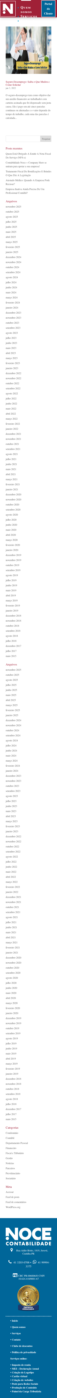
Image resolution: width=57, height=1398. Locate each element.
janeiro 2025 (12, 252)
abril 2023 (11, 353)
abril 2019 (11, 595)
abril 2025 (11, 236)
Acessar (10, 1191)
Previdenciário (13, 1173)
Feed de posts (12, 1197)
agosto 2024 (12, 277)
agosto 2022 (12, 393)
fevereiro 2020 (13, 544)
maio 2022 (11, 408)
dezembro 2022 (13, 373)
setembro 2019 (13, 570)
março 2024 (12, 297)
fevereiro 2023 (13, 363)
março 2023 (12, 358)
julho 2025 (11, 221)
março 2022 (12, 418)
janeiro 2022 (12, 428)
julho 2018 (11, 640)
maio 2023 (11, 348)
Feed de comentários (16, 1202)
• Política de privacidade (23, 1352)
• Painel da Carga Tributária (25, 1391)
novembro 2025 (13, 206)
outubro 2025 (12, 211)
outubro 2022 (12, 383)
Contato (29, 20)
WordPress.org (13, 1207)
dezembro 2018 (13, 615)
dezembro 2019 (13, 555)
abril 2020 (11, 534)
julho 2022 (11, 398)
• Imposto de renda (20, 1365)
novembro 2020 (13, 499)
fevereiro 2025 (13, 247)
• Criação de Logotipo (22, 1372)
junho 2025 (11, 226)
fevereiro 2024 (13, 302)
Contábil (10, 1138)
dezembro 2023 (13, 312)
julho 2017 (11, 651)
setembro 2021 (13, 449)
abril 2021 (11, 474)
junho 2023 (11, 342)
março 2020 (12, 539)
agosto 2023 (12, 332)
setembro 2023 (13, 327)
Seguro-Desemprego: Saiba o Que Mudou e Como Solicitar (28, 83)
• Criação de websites (21, 1380)
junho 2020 (11, 524)
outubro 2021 (12, 443)
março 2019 (12, 600)
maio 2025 (11, 231)
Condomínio (12, 1132)
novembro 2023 (13, 317)
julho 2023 (11, 337)
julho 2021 (11, 459)
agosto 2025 (12, 216)
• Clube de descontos (21, 1346)
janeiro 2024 (12, 307)
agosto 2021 (12, 454)
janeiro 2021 (12, 489)
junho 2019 (11, 585)
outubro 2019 (12, 565)
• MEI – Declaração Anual (24, 1368)
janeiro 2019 (12, 610)
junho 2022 (11, 403)
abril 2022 (11, 413)
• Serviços (15, 1333)
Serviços (29, 16)
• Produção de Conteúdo (23, 1387)
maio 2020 (11, 529)
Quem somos (26, 9)
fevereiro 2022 (13, 423)
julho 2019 (11, 580)
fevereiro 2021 (13, 484)
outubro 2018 (12, 625)
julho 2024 (11, 282)
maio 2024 (11, 292)
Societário (11, 1178)
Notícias (10, 1163)
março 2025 (12, 241)
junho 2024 (11, 287)
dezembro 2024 (13, 257)
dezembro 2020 (13, 494)
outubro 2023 (12, 322)
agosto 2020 (12, 514)
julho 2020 (11, 519)
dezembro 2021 (13, 433)
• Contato (15, 1339)
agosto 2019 (12, 575)
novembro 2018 (13, 620)
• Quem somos (17, 1327)
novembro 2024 (13, 262)
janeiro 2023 (12, 368)
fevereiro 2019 (13, 605)
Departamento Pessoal (17, 1143)
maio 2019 (11, 590)
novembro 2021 (13, 438)
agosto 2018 (12, 635)
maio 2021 (11, 469)
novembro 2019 (13, 560)
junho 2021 (11, 464)
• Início (14, 1320)
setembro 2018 (13, 630)
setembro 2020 (13, 509)
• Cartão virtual (18, 1376)
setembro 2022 (13, 388)
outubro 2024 (12, 267)
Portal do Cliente (48, 8)
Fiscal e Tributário (15, 1153)
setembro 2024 (13, 272)
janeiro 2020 (12, 550)
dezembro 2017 (13, 645)
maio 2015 (11, 656)
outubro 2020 (12, 504)
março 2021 (12, 479)
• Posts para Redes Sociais (24, 1384)
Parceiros (10, 1168)
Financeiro (11, 1148)
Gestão (9, 1158)
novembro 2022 (13, 378)
